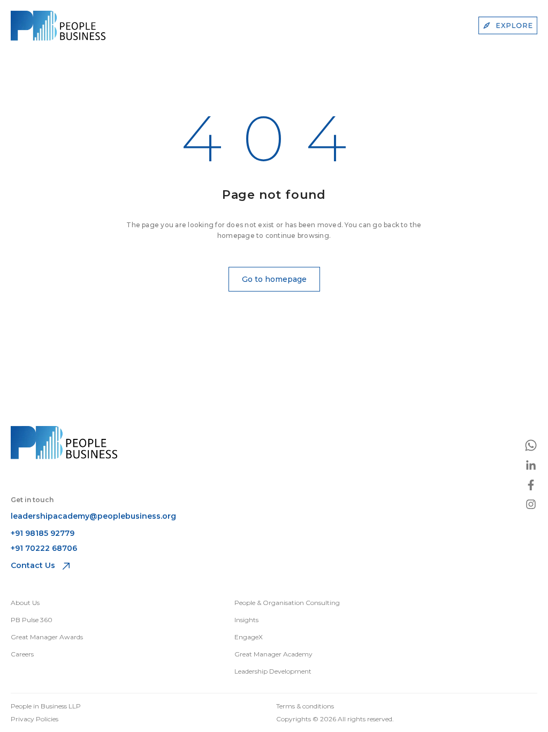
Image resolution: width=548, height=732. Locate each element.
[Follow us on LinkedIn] (531, 465)
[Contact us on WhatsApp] (530, 445)
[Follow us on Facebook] (531, 485)
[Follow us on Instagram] (531, 504)
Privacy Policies (34, 719)
